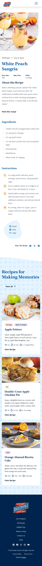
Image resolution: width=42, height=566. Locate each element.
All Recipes (6, 58)
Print (14, 229)
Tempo (24, 557)
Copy (14, 233)
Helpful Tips (21, 527)
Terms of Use (28, 554)
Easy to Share (19, 58)
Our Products (21, 519)
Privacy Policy (17, 554)
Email (14, 226)
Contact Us (21, 535)
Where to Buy (21, 531)
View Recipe (10, 349)
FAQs (21, 540)
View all (9, 286)
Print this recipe (9, 111)
